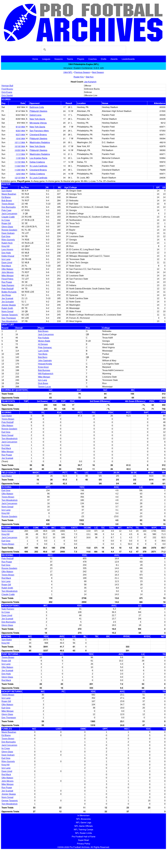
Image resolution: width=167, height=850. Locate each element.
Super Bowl (83, 840)
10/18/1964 (20, 146)
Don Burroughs (9, 207)
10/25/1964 (20, 150)
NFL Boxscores (83, 818)
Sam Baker (7, 191)
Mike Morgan (8, 275)
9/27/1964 (20, 134)
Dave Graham (8, 233)
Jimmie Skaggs (9, 305)
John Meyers (7, 272)
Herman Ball (7, 86)
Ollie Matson (7, 269)
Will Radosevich (45, 373)
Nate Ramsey (8, 285)
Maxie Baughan (9, 194)
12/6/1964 (20, 173)
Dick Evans (7, 92)
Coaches (92, 58)
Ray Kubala (43, 338)
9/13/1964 (20, 126)
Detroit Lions (35, 114)
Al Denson (43, 344)
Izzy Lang (6, 259)
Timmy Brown (8, 204)
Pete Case (6, 210)
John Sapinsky (45, 360)
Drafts (103, 58)
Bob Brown (7, 200)
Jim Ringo (6, 295)
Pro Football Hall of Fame (83, 836)
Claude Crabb (8, 217)
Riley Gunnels (8, 240)
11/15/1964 (20, 161)
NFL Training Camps (83, 829)
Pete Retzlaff (7, 289)
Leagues (46, 58)
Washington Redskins (40, 142)
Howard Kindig (45, 364)
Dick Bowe (43, 383)
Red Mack (6, 266)
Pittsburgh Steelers (38, 110)
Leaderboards (128, 58)
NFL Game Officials (83, 825)
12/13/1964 (20, 177)
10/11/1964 (20, 142)
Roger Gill (6, 223)
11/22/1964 (20, 165)
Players (80, 58)
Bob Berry (42, 357)
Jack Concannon (9, 213)
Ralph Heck (7, 243)
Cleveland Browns (38, 134)
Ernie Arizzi (43, 367)
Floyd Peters (7, 279)
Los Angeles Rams (38, 157)
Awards (114, 58)
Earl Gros (6, 236)
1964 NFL (67, 72)
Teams (70, 58)
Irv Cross (6, 220)
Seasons (58, 58)
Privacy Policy (83, 843)
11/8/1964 (20, 157)
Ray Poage (7, 282)
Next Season (98, 72)
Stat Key (90, 76)
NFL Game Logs (83, 822)
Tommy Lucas (44, 387)
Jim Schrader (8, 302)
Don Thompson (9, 318)
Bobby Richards (9, 292)
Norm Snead (7, 311)
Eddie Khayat (8, 256)
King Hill (6, 246)
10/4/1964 (20, 138)
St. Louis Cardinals (38, 165)
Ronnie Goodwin (9, 230)
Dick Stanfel (7, 95)
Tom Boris (42, 354)
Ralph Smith (7, 308)
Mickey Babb (44, 341)
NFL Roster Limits (83, 832)
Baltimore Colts (37, 107)
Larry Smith (43, 351)
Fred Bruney (7, 89)
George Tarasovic (10, 315)
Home (35, 58)
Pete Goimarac (45, 347)
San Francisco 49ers (39, 130)
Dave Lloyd (7, 262)
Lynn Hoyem (7, 249)
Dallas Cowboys (37, 161)
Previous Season (82, 72)
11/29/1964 (20, 169)
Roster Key (79, 76)
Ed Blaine (6, 197)
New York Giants (37, 118)
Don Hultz (6, 253)
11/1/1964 (20, 154)
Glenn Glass (7, 227)
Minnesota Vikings (38, 122)
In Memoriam (83, 815)
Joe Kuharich (90, 81)
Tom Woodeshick (9, 321)
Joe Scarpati (7, 298)
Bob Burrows (44, 370)
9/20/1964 (20, 130)
